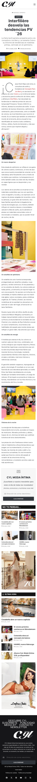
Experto (22, 12)
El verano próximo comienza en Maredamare (25, 523)
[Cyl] (8, 4)
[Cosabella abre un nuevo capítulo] (9, 515)
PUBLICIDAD (27, 722)
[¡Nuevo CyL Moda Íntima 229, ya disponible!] (6, 655)
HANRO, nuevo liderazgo (24, 644)
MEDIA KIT (10, 725)
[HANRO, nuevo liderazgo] (27, 535)
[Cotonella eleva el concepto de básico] (9, 535)
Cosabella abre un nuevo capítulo (15, 620)
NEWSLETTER (22, 726)
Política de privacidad (24, 773)
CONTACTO (26, 725)
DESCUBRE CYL (18, 720)
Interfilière (13, 99)
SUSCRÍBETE (15, 721)
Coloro (16, 94)
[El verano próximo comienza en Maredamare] (27, 515)
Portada (16, 12)
